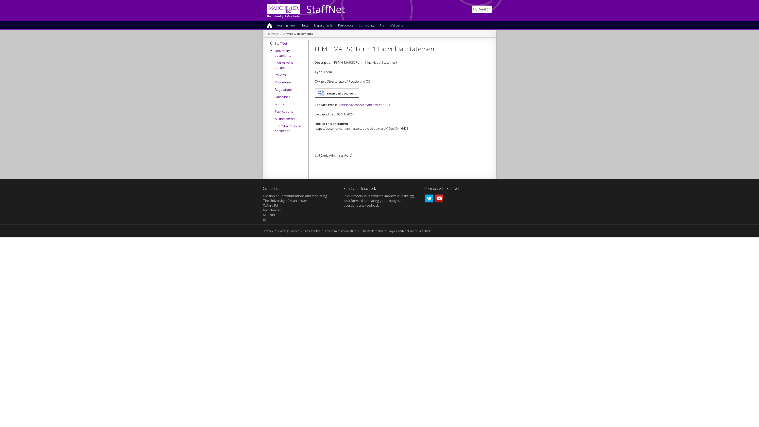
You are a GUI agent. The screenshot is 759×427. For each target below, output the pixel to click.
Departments (323, 25)
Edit (317, 155)
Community (366, 25)
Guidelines (282, 97)
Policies (280, 75)
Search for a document (284, 65)
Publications (284, 111)
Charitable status (372, 231)
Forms (279, 104)
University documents (298, 34)
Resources (345, 25)
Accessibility (312, 231)
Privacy (268, 231)
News (304, 25)
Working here (286, 25)
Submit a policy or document (288, 128)
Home (269, 25)
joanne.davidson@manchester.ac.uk (364, 105)
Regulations (284, 89)
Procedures (283, 82)
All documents (285, 119)
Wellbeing (396, 25)
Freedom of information (340, 231)
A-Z (382, 25)
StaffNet (325, 9)
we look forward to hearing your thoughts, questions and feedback (379, 201)
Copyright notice (288, 231)
